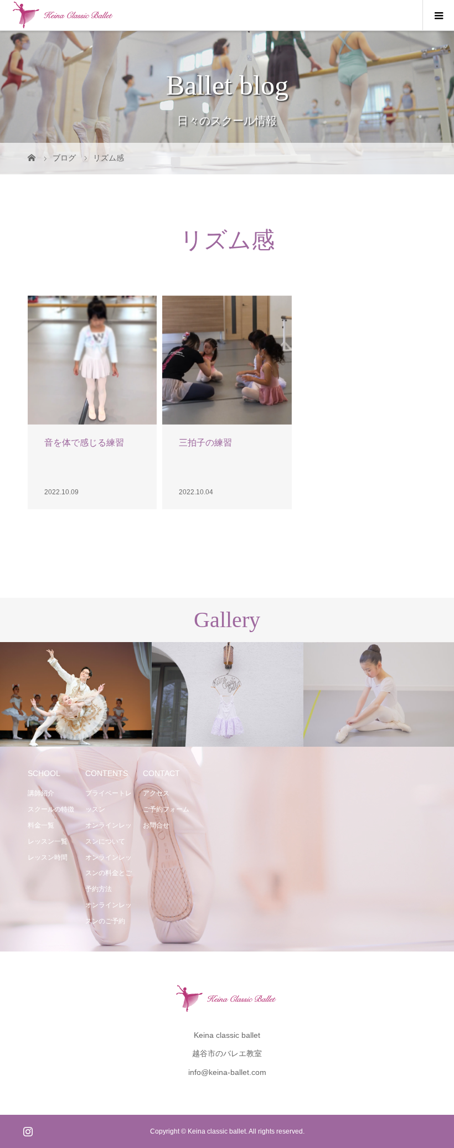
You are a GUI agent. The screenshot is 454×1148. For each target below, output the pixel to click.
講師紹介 (41, 793)
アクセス (156, 793)
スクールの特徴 (51, 809)
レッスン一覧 (48, 841)
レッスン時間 (48, 857)
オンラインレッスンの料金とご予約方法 (108, 873)
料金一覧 (41, 825)
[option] (76, 694)
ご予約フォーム (166, 809)
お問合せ (156, 825)
